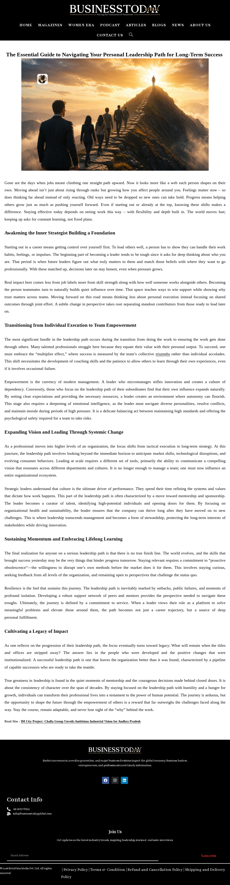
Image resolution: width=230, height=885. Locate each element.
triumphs (163, 354)
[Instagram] (115, 780)
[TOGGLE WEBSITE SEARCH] (131, 35)
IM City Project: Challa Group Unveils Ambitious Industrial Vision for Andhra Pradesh (81, 721)
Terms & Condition (107, 869)
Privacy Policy (76, 869)
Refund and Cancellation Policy (155, 869)
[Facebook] (105, 780)
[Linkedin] (124, 780)
